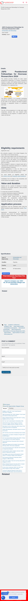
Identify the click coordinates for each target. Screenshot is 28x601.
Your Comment (5, 347)
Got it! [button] (13, 597)
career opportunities (19, 326)
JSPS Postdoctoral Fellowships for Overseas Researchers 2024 (14, 330)
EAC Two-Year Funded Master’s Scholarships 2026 (13, 420)
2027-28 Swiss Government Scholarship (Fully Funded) (14, 432)
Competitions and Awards (10, 328)
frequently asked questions (19, 176)
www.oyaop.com (8, 334)
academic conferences (13, 324)
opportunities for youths (19, 332)
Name (3, 356)
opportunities (7, 332)
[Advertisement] (14, 53)
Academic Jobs (8, 326)
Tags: (5, 324)
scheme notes (6, 176)
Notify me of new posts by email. (11, 367)
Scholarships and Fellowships (9, 30)
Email (3, 362)
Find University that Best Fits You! (14, 277)
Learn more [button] (20, 594)
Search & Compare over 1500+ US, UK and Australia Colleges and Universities (14, 282)
